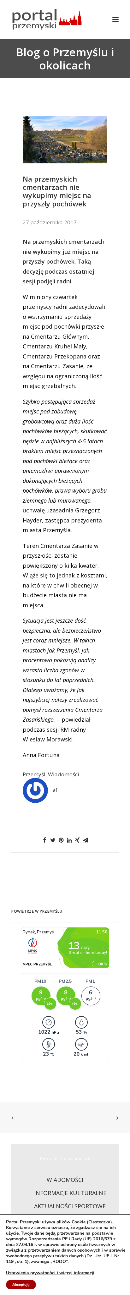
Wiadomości (63, 774)
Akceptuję (21, 1284)
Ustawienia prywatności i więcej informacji (50, 1273)
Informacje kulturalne (70, 1193)
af (54, 789)
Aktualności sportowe (70, 1206)
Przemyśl (34, 774)
